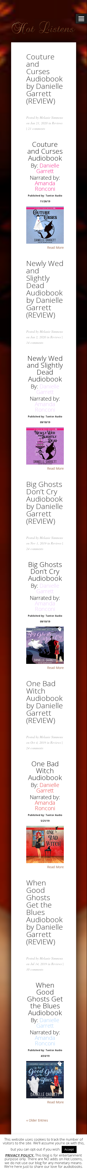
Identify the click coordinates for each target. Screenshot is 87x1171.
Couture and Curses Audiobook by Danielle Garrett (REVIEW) (44, 79)
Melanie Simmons (51, 117)
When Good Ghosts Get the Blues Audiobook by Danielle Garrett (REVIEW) (44, 912)
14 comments (34, 342)
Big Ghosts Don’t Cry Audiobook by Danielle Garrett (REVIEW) (44, 502)
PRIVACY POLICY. (19, 1155)
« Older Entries (37, 1120)
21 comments (36, 128)
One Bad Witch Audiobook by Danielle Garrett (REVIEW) (44, 701)
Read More (55, 247)
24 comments (34, 548)
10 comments (34, 969)
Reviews (57, 123)
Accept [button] (69, 1149)
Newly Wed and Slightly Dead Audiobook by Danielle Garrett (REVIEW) (44, 289)
